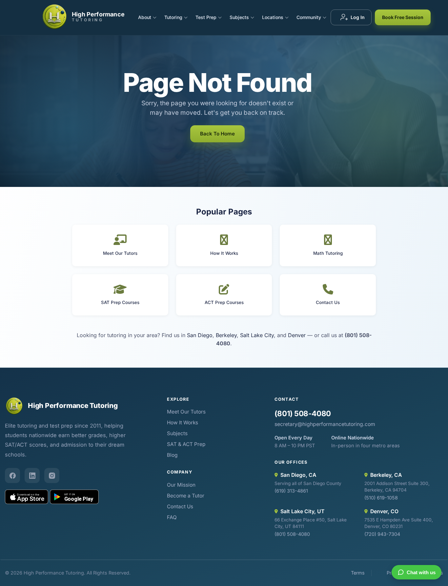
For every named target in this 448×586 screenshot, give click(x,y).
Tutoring (173, 17)
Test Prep (205, 17)
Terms (358, 573)
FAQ (172, 517)
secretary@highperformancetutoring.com (325, 424)
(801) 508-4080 (303, 413)
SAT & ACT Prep (186, 444)
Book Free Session (402, 17)
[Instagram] (51, 475)
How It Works (182, 422)
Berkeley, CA (386, 475)
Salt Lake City (257, 335)
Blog (172, 455)
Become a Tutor (185, 496)
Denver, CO (384, 511)
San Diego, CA (298, 475)
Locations (272, 17)
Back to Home (217, 134)
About (144, 17)
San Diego (200, 335)
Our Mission (181, 485)
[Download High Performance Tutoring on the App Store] (26, 497)
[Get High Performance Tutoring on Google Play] (74, 497)
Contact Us (180, 506)
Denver (297, 335)
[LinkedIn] (32, 475)
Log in (358, 17)
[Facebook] (12, 475)
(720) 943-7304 (382, 534)
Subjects (239, 17)
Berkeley (226, 335)
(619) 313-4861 (291, 491)
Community (308, 17)
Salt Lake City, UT (302, 511)
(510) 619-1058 (381, 497)
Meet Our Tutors (186, 412)
